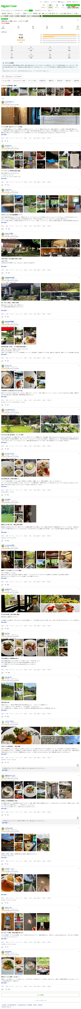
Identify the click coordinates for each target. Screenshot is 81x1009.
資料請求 (40, 1005)
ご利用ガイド (46, 1)
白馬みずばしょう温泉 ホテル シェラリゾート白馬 (14, 21)
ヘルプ (40, 1)
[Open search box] (3, 76)
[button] (5, 91)
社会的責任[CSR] (22, 1005)
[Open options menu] (79, 101)
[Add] (78, 20)
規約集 (35, 1005)
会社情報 (4, 1005)
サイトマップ (54, 1)
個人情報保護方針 (12, 1005)
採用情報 (30, 1005)
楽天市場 (69, 1)
